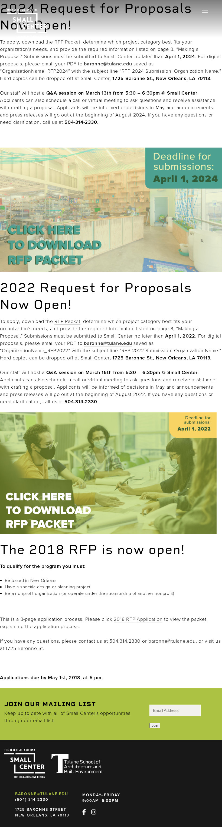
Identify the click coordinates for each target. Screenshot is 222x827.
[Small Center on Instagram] (95, 811)
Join (155, 725)
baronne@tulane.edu (41, 793)
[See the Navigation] (204, 10)
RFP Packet (67, 41)
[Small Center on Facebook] (86, 811)
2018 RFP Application (138, 619)
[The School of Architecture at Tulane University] (77, 763)
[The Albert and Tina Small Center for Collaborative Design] (27, 23)
